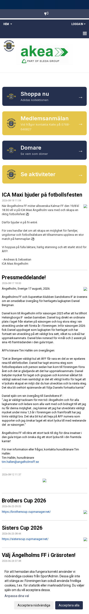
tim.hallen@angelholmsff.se (20, 461)
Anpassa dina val (17, 596)
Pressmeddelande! (24, 277)
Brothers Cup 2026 (24, 501)
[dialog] (44, 588)
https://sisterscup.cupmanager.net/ (25, 539)
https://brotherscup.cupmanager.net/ (26, 511)
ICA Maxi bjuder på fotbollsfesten (42, 195)
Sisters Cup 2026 (22, 528)
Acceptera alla (69, 605)
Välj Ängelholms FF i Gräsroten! (38, 555)
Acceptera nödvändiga (34, 605)
